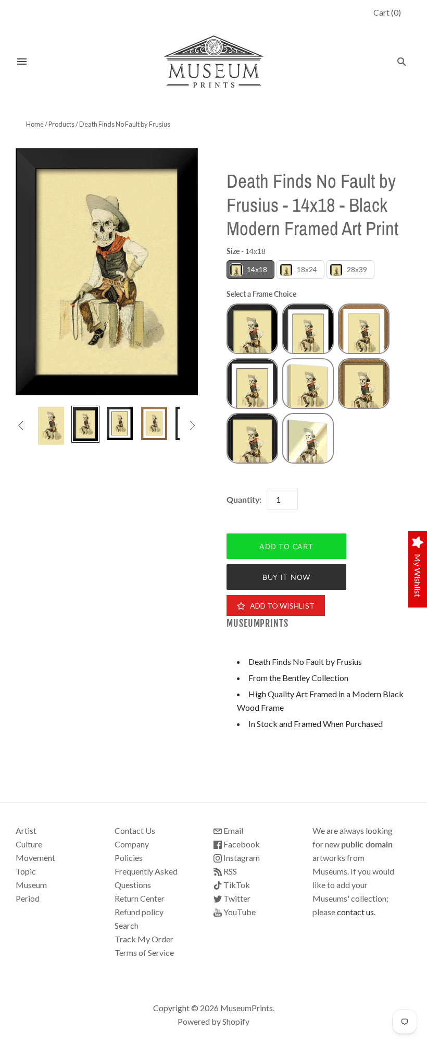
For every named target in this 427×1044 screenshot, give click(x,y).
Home (35, 124)
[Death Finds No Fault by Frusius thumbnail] (51, 426)
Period (28, 898)
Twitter (236, 898)
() (387, 12)
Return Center (140, 898)
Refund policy (139, 912)
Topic (26, 871)
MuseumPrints (257, 623)
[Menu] (22, 61)
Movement (35, 858)
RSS (229, 871)
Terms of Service (144, 952)
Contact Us (135, 830)
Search (127, 925)
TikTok (236, 885)
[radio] (250, 269)
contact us (355, 912)
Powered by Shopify (213, 1021)
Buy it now (286, 577)
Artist (26, 830)
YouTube (239, 912)
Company (132, 844)
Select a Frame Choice (261, 293)
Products (61, 124)
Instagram (241, 858)
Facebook (241, 844)
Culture (29, 844)
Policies (129, 858)
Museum (31, 885)
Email (232, 830)
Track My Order (144, 939)
